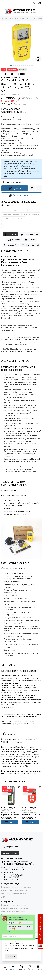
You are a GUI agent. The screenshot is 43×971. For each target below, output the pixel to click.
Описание (12, 234)
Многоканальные (9, 226)
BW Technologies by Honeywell (13, 218)
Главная (4, 18)
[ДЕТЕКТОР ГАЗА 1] (21, 11)
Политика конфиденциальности (15, 905)
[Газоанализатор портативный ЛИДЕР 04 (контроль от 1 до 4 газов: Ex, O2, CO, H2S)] (32, 795)
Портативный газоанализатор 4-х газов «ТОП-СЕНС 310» (21, 173)
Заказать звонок (10, 853)
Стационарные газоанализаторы (15, 894)
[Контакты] (39, 3)
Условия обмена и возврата (13, 912)
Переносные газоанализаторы (14, 210)
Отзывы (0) (12, 245)
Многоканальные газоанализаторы (16, 222)
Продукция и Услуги (17, 18)
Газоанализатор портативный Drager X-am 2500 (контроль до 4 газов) (11, 814)
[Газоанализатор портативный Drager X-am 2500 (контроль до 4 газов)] (11, 795)
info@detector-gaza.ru (13, 858)
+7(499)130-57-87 (11, 846)
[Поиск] (34, 3)
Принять (11, 956)
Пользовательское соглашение (14, 908)
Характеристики (31, 234)
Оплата (32, 240)
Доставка (16, 240)
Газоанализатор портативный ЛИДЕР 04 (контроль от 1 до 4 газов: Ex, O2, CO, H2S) (31, 814)
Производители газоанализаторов (16, 887)
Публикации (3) (32, 245)
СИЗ (3, 897)
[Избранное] (32, 188)
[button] (11, 65)
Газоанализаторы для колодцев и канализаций (21, 214)
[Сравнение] (39, 188)
